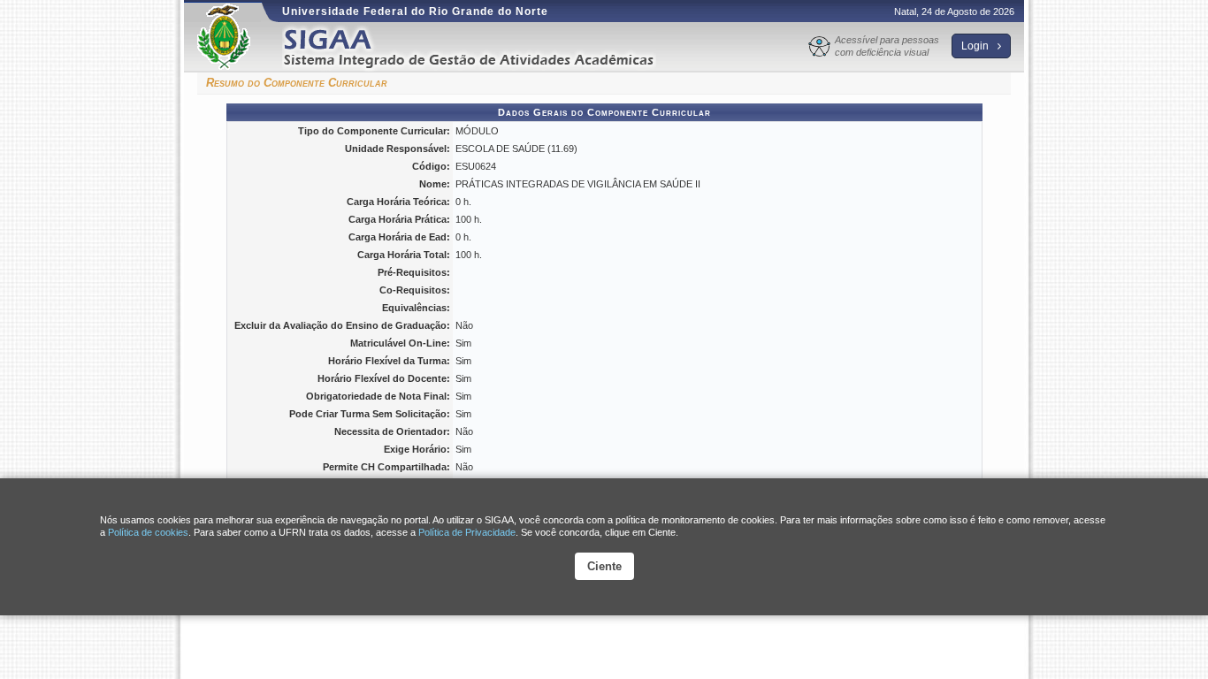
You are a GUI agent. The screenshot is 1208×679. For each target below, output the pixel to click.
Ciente (604, 566)
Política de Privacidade (467, 532)
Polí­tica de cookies (148, 532)
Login (976, 46)
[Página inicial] (481, 47)
